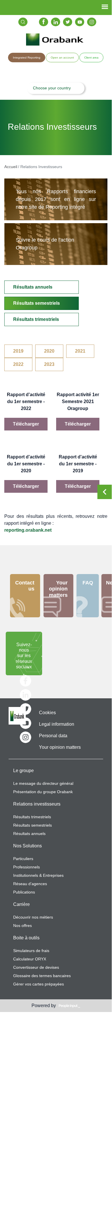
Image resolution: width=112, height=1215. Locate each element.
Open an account (62, 57)
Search (22, 22)
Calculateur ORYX (29, 959)
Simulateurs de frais (31, 950)
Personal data (53, 735)
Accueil (10, 166)
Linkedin (55, 22)
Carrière (21, 904)
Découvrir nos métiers (33, 917)
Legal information (56, 724)
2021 (80, 351)
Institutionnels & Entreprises (38, 875)
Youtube (79, 22)
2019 (18, 351)
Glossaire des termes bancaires (42, 975)
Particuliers (23, 858)
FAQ (87, 583)
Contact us (24, 586)
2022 (18, 364)
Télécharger (26, 424)
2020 (49, 351)
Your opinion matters (58, 589)
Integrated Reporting (26, 57)
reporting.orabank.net (28, 530)
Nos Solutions (27, 845)
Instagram (91, 22)
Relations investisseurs (36, 804)
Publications (24, 892)
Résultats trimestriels (36, 319)
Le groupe (23, 770)
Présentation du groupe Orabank (43, 791)
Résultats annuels (32, 287)
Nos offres (22, 925)
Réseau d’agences (30, 883)
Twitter (67, 22)
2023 (49, 364)
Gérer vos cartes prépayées (38, 984)
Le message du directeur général (43, 783)
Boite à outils (26, 937)
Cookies (47, 712)
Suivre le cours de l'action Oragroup (45, 244)
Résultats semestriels (36, 303)
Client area (91, 57)
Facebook (43, 22)
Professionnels (26, 867)
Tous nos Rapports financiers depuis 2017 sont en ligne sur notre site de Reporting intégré (56, 199)
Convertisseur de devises (36, 967)
